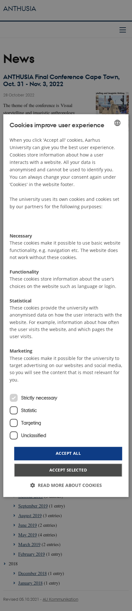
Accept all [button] (68, 453)
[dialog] (65, 305)
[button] (66, 485)
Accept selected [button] (68, 470)
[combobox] (117, 123)
